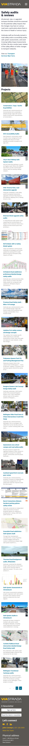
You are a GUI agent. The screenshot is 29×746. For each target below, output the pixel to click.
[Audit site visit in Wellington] (14, 75)
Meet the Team (8, 730)
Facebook (7, 724)
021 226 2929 (19, 728)
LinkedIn (11, 724)
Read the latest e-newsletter (11, 715)
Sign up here (11, 710)
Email (4, 724)
